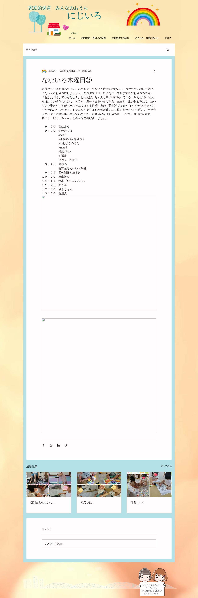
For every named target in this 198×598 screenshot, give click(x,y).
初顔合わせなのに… (42, 502)
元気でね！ (87, 502)
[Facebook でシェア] (43, 445)
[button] (167, 49)
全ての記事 (31, 49)
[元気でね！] (99, 484)
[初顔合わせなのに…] (48, 484)
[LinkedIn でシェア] (58, 445)
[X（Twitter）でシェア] (50, 445)
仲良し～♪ (137, 502)
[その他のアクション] (154, 71)
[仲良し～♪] (149, 484)
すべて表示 (166, 466)
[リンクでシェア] (66, 445)
